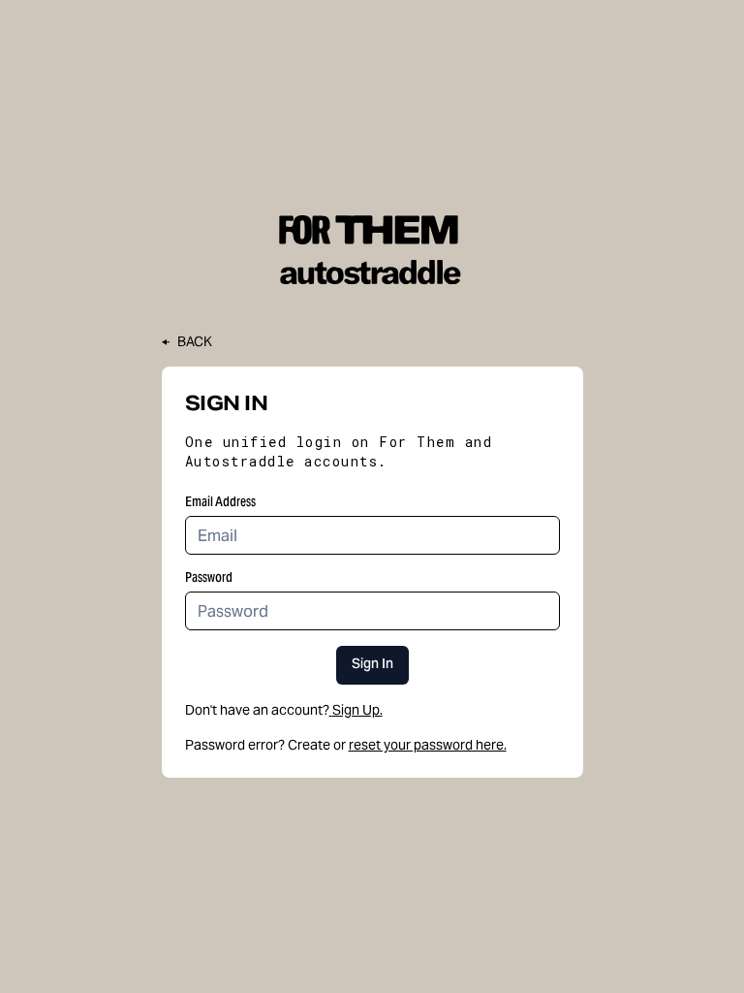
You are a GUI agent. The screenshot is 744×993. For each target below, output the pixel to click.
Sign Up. (357, 710)
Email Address (220, 501)
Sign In (372, 665)
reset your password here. (428, 744)
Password (208, 577)
